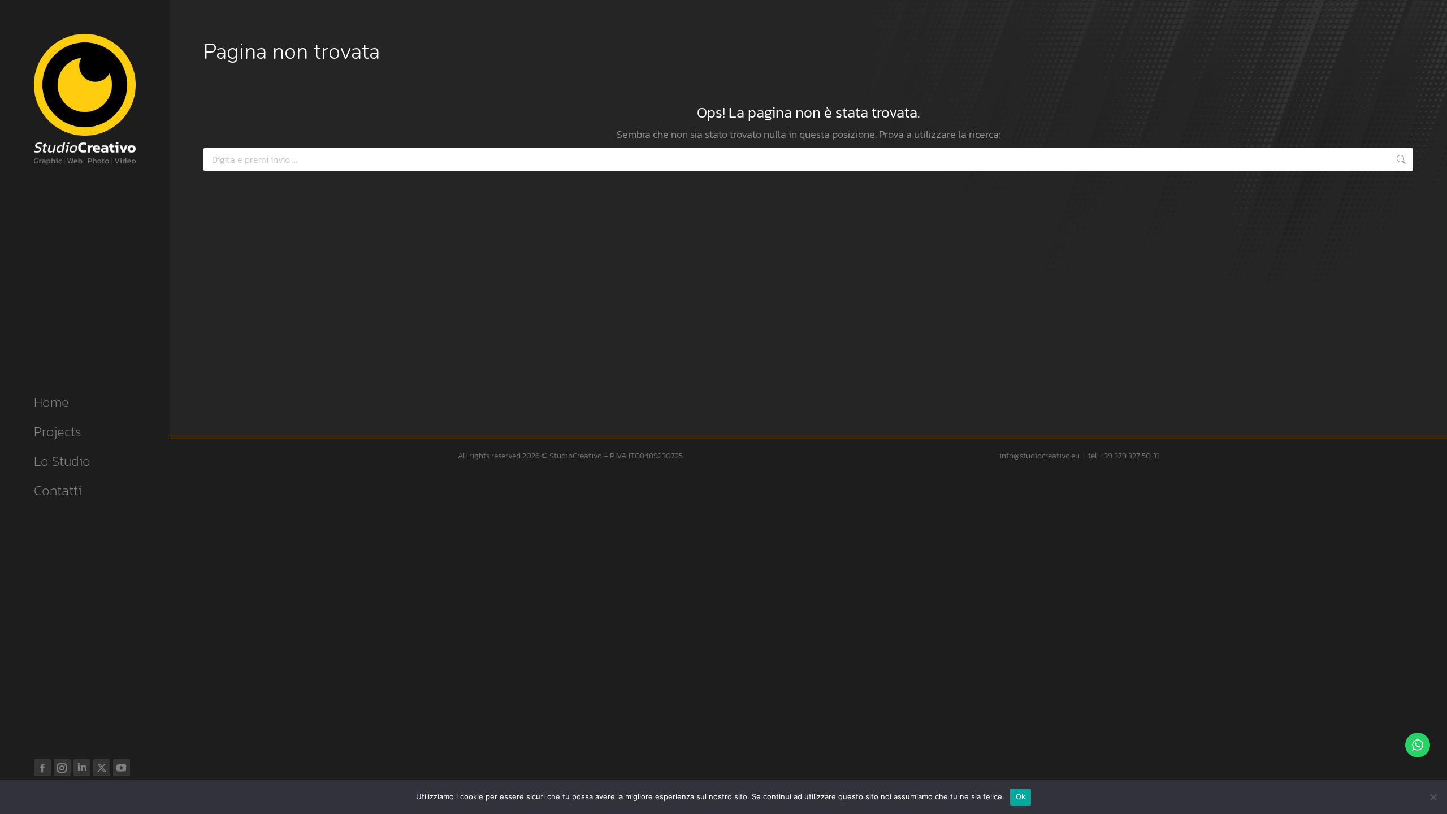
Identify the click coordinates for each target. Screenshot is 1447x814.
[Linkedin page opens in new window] (81, 767)
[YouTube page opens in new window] (121, 767)
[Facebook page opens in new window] (42, 767)
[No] (1433, 797)
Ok (1021, 796)
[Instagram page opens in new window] (62, 767)
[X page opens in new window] (101, 767)
